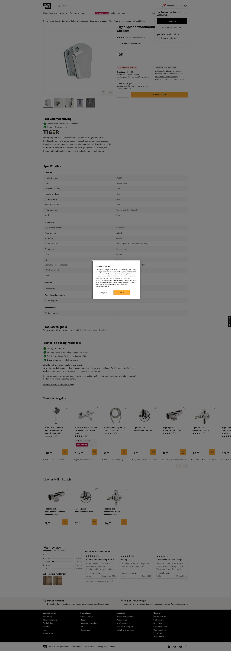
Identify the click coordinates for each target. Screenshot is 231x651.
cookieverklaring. (104, 286)
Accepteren (122, 292)
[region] (116, 279)
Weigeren (104, 292)
